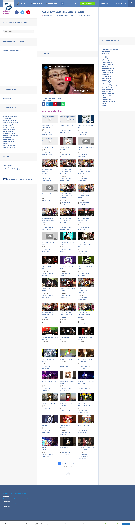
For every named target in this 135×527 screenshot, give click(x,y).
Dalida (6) (105, 66)
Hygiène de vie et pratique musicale (14, 494)
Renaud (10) (105, 97)
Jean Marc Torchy (64, 156)
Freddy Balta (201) (9, 133)
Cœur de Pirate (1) (107, 64)
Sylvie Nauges (82, 156)
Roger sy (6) (7, 137)
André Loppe (45, 251)
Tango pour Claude (84, 425)
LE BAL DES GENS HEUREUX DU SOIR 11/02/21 (66, 315)
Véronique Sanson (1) (108, 101)
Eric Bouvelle (63, 434)
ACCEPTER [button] (126, 524)
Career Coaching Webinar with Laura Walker (17, 499)
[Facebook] (43, 104)
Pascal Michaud (82, 458)
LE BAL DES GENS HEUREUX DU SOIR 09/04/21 (66, 196)
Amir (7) (104, 57)
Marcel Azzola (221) (9, 124)
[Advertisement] (117, 21)
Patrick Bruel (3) (107, 95)
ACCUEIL (24, 3)
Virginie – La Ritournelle (49, 403)
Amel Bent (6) (106, 55)
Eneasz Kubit (63, 346)
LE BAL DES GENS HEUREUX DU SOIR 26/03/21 (84, 196)
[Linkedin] (51, 104)
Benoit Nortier (57, 98)
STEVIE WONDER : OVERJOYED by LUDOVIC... (83, 220)
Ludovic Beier (81, 229)
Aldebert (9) (105, 53)
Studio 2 (44, 425)
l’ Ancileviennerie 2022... (67, 125)
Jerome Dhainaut (46, 180)
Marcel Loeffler (46, 432)
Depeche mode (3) (107, 70)
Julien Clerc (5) (106, 84)
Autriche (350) (7, 165)
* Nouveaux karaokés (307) (110, 49)
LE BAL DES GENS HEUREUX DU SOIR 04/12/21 (84, 291)
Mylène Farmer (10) (108, 93)
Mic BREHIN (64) (8, 132)
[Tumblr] (59, 104)
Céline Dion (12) (107, 63)
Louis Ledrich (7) (8, 141)
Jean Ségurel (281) (9, 128)
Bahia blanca (64, 447)
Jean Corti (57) (7, 143)
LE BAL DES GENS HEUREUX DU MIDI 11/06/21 (84, 172)
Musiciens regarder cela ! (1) (12, 50)
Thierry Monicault (83, 412)
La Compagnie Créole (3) (109, 86)
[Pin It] (55, 104)
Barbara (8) (105, 61)
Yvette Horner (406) (9, 120)
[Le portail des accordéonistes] (8, 9)
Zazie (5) (104, 105)
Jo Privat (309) (7, 126)
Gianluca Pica (45, 456)
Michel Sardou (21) (108, 90)
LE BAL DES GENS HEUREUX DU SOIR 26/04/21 (48, 315)
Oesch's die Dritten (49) (12, 169)
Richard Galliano (82, 134)
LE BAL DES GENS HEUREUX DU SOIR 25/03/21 (48, 220)
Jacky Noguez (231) (9, 145)
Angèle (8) (105, 59)
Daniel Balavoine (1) (108, 68)
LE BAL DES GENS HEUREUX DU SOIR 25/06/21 (66, 172)
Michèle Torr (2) (107, 92)
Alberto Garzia (45, 368)
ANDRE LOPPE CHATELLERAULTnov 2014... (84, 244)
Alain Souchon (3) (107, 51)
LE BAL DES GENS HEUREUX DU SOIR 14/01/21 (84, 315)
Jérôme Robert (64, 366)
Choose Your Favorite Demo (12, 504)
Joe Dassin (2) (106, 80)
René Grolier (63, 251)
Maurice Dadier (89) (9, 147)
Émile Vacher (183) (9, 139)
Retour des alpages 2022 (49, 147)
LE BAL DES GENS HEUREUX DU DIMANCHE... (47, 172)
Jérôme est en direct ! (66, 359)
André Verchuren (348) (10, 116)
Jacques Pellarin (82, 346)
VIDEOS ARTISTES (48, 98)
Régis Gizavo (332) (9, 130)
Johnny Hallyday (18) (108, 82)
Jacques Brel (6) (106, 76)
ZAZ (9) (104, 103)
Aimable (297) (7, 118)
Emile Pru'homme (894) (10, 135)
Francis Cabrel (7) (107, 72)
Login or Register (87, 3)
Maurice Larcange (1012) (11, 122)
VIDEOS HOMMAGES (83, 456)
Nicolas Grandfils (46, 390)
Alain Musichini (46, 275)
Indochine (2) (106, 74)
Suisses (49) (7, 167)
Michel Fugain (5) (107, 88)
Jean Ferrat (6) (106, 78)
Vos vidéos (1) (7, 98)
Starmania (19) (106, 99)
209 (73, 463)
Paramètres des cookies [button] (112, 524)
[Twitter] (47, 104)
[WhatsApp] (63, 104)
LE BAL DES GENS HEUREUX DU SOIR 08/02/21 (66, 220)
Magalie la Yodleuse (47, 134)
